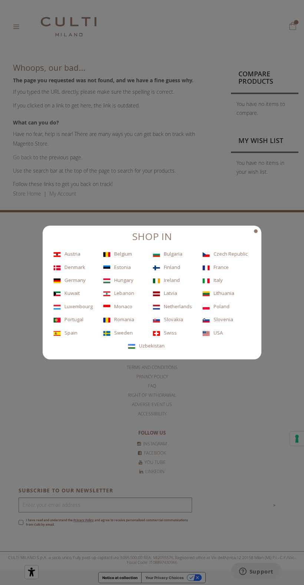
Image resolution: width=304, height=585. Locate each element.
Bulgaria (173, 253)
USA (218, 332)
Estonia (122, 267)
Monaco (123, 306)
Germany (75, 280)
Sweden (123, 332)
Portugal (74, 319)
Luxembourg (79, 306)
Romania (124, 319)
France (221, 267)
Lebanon (124, 293)
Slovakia (173, 319)
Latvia (170, 293)
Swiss (170, 332)
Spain (71, 332)
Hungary (123, 280)
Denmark (75, 267)
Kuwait (72, 293)
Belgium (123, 253)
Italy (218, 280)
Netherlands (178, 306)
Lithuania (224, 293)
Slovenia (223, 319)
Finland (172, 267)
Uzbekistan (152, 345)
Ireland (172, 280)
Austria (72, 253)
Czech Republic (231, 253)
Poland (221, 306)
